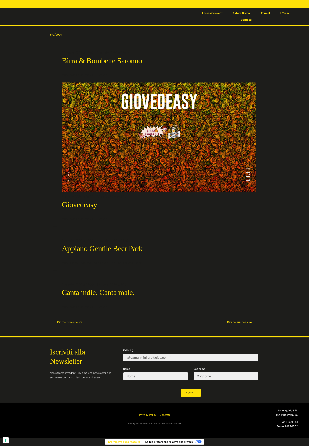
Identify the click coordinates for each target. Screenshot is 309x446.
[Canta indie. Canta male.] (159, 277)
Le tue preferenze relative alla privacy (169, 441)
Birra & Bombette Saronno (102, 60)
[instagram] (14, 16)
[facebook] (9, 16)
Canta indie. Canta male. (98, 292)
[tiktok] (19, 16)
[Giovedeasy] (159, 137)
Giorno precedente (69, 322)
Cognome (199, 368)
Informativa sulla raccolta (124, 441)
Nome (126, 368)
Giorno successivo (239, 322)
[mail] (35, 16)
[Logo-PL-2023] (154, 13)
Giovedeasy (79, 204)
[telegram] (30, 16)
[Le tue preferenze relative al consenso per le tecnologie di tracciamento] (6, 440)
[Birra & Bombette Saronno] (159, 45)
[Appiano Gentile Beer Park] (159, 233)
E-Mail (128, 350)
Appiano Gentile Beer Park (102, 248)
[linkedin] (25, 16)
